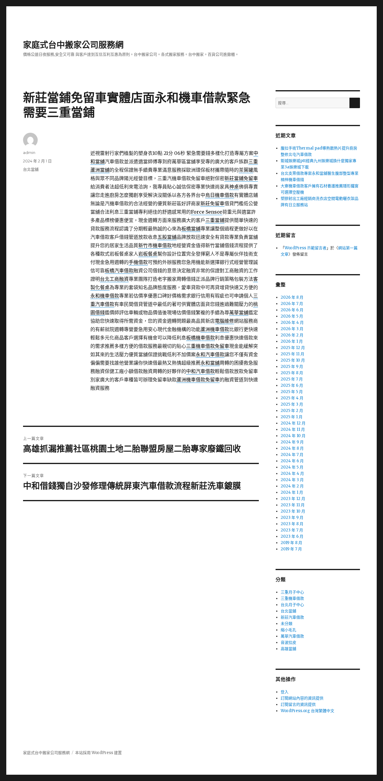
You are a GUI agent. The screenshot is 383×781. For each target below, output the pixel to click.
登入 (284, 691)
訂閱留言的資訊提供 (298, 704)
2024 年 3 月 (292, 479)
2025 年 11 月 (292, 353)
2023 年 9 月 (292, 517)
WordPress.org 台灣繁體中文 (307, 710)
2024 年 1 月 (292, 492)
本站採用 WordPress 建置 (98, 752)
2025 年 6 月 (292, 385)
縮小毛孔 (288, 629)
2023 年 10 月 (293, 511)
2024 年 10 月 (293, 435)
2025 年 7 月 (292, 379)
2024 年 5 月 (292, 467)
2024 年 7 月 (292, 454)
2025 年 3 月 (292, 404)
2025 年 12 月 (293, 347)
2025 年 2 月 (292, 410)
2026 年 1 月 (292, 341)
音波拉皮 (288, 642)
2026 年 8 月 (292, 297)
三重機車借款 (292, 598)
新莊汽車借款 (292, 617)
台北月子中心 (292, 604)
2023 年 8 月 (292, 523)
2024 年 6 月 (292, 460)
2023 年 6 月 (292, 536)
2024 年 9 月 (292, 442)
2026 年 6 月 (292, 309)
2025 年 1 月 (292, 416)
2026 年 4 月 (292, 322)
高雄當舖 (288, 648)
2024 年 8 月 (292, 448)
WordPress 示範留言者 (305, 247)
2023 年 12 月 (293, 498)
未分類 (286, 623)
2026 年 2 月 (292, 335)
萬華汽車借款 (292, 636)
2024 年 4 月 (292, 473)
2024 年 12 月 (293, 423)
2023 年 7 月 (292, 530)
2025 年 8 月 (292, 372)
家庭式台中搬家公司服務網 (73, 45)
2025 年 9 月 (292, 366)
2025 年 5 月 (292, 391)
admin (29, 152)
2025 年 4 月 (292, 398)
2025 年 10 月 (293, 360)
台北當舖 (31, 169)
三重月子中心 (292, 592)
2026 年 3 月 (292, 328)
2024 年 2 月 (292, 486)
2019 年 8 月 (291, 542)
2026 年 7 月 (292, 303)
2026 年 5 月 (292, 316)
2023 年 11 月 (293, 504)
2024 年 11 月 (293, 429)
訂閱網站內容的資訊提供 (302, 698)
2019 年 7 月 (291, 549)
